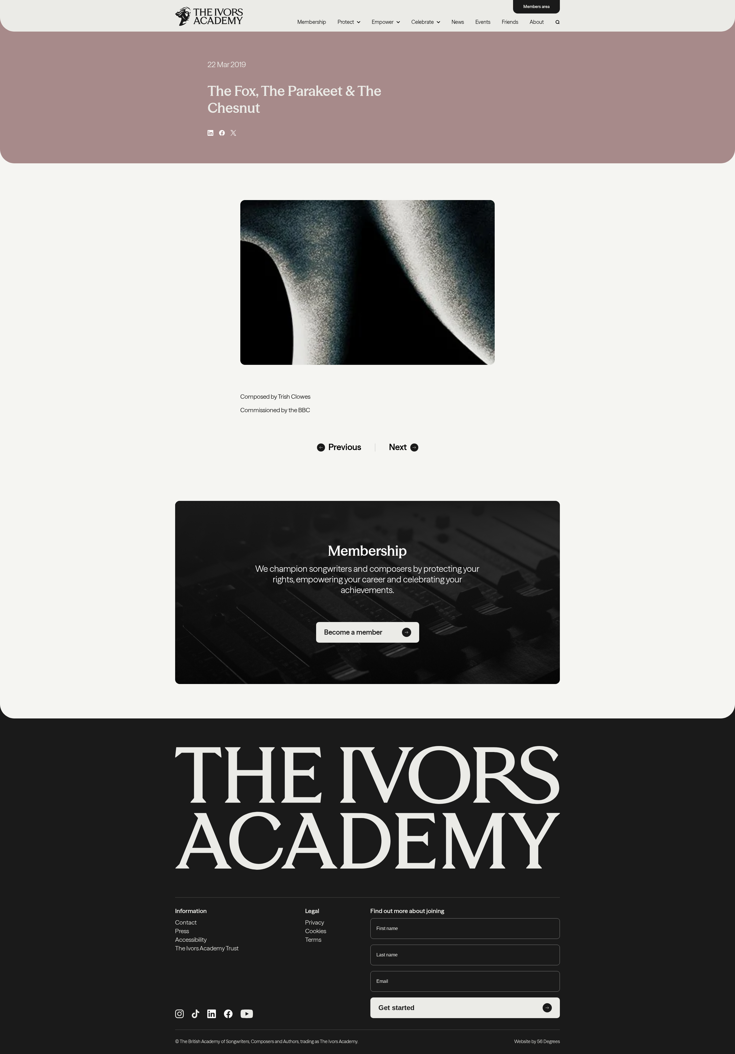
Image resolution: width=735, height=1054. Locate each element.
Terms (313, 939)
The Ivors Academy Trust (207, 948)
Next (398, 447)
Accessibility (191, 939)
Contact (186, 922)
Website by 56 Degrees (537, 1041)
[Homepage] (209, 16)
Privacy (314, 922)
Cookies (315, 931)
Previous (344, 447)
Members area (536, 6)
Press (182, 931)
